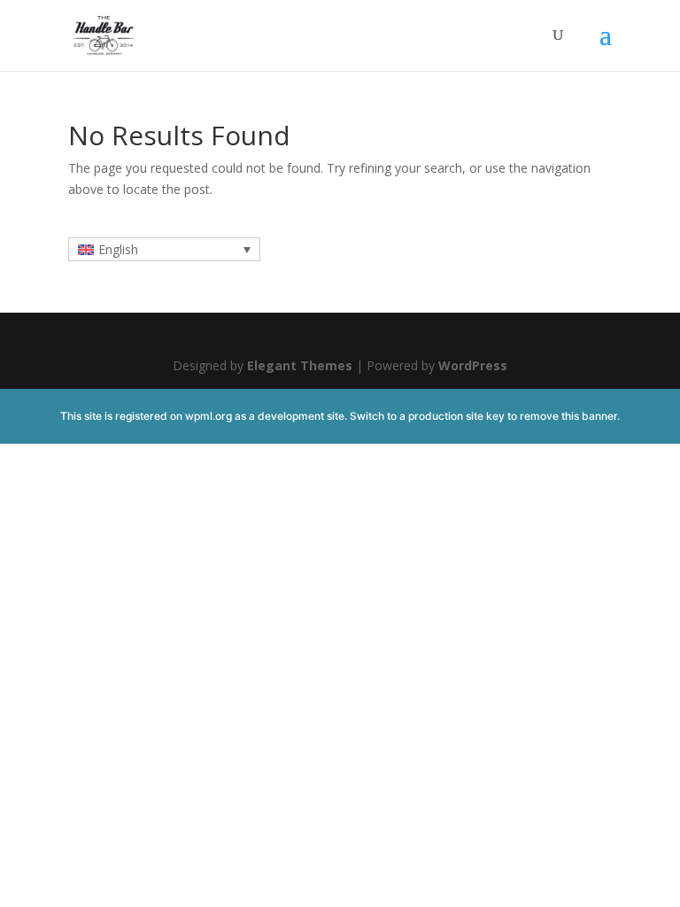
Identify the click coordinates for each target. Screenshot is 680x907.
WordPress (472, 365)
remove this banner (568, 415)
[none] (164, 249)
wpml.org (208, 415)
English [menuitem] (118, 249)
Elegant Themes (299, 365)
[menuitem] (164, 249)
